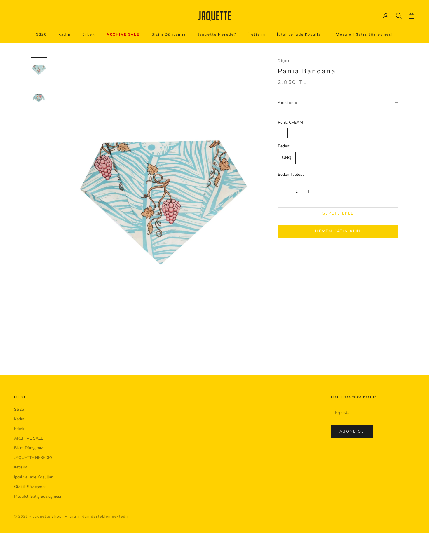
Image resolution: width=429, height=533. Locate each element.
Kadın (64, 34)
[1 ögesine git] (39, 69)
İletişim (256, 34)
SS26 (41, 34)
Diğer (284, 60)
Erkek (88, 34)
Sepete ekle (338, 213)
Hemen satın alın (338, 231)
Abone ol (351, 431)
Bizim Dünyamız (168, 34)
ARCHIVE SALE (123, 34)
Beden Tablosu (291, 174)
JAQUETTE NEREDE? (33, 457)
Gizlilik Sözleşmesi (30, 487)
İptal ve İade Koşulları (301, 34)
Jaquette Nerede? (217, 34)
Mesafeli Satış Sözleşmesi (364, 34)
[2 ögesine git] (39, 98)
